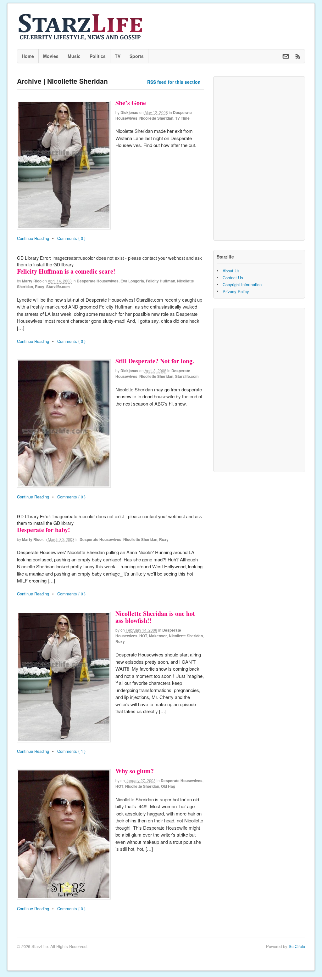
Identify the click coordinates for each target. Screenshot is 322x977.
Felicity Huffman (160, 281)
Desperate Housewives (98, 281)
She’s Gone (130, 102)
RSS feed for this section (174, 82)
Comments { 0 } (71, 238)
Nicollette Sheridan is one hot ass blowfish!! (155, 617)
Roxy (39, 286)
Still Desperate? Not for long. (154, 361)
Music (74, 56)
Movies (50, 56)
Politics (98, 56)
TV (117, 56)
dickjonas (129, 112)
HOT (143, 636)
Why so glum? (134, 770)
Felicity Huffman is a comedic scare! (66, 271)
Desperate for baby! (43, 529)
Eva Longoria (132, 281)
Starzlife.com (58, 286)
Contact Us (233, 278)
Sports (137, 56)
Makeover (158, 636)
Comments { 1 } (71, 751)
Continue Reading (33, 238)
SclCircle (297, 946)
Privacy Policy (236, 291)
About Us (231, 271)
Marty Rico (32, 281)
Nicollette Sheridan (156, 118)
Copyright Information (242, 284)
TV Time (182, 118)
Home (28, 56)
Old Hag (168, 786)
